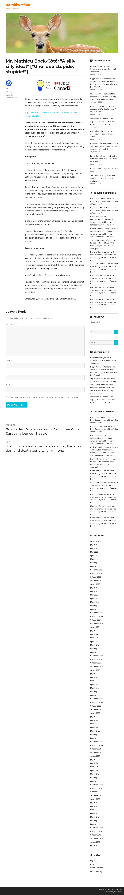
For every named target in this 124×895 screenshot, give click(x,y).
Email (9, 373)
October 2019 (95, 835)
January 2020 (95, 824)
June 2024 (94, 634)
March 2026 (95, 559)
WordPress (118, 892)
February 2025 (95, 605)
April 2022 (94, 727)
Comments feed (96, 868)
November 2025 (96, 573)
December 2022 (96, 699)
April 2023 (94, 684)
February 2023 (95, 691)
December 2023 (96, 656)
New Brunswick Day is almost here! (104, 168)
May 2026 (94, 552)
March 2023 (95, 688)
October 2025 (95, 577)
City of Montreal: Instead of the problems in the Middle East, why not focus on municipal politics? (103, 96)
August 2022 (95, 713)
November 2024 (96, 616)
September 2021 (96, 752)
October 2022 (95, 706)
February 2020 (95, 820)
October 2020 (95, 792)
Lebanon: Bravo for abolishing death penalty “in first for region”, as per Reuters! (103, 109)
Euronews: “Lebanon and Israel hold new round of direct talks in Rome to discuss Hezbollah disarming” (104, 146)
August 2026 (95, 541)
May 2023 (94, 681)
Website (10, 385)
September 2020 (96, 795)
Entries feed (95, 864)
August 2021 (95, 756)
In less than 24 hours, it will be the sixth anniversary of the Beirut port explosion (103, 159)
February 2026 (95, 562)
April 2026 (94, 555)
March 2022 (95, 731)
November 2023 (96, 659)
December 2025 (96, 570)
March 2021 (95, 774)
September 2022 (96, 709)
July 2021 (93, 759)
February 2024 (95, 648)
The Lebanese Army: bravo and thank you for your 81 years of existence (102, 178)
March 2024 (95, 645)
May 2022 (94, 724)
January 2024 (95, 652)
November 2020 (96, 788)
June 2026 (94, 548)
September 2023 (96, 666)
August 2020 (95, 799)
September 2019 (96, 838)
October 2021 (95, 749)
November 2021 (96, 745)
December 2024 (96, 613)
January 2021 (95, 781)
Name (9, 361)
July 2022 (93, 716)
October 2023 (95, 663)
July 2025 (93, 588)
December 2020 (96, 784)
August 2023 (95, 670)
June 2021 (94, 763)
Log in (92, 860)
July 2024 (93, 630)
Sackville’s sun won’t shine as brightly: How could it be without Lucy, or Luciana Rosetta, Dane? (103, 121)
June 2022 (94, 720)
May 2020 (94, 810)
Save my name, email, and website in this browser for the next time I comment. (44, 397)
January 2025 (95, 609)
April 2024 (94, 641)
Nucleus (102, 889)
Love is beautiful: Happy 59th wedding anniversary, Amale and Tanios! (103, 134)
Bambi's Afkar (18, 5)
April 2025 (94, 598)
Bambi (8, 88)
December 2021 (96, 742)
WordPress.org (96, 871)
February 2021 (95, 777)
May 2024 (94, 638)
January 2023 (95, 695)
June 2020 (94, 806)
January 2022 (95, 738)
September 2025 (96, 580)
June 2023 (94, 677)
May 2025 (94, 595)
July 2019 (93, 845)
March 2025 (95, 602)
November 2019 (96, 831)
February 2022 (95, 734)
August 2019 (95, 842)
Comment (11, 324)
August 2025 (95, 584)
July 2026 (93, 544)
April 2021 (94, 770)
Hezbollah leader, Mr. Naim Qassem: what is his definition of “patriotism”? (103, 69)
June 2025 (94, 591)
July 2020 (93, 802)
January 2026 (95, 566)
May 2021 (94, 767)
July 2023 (93, 673)
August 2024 (95, 627)
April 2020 (94, 813)
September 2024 (96, 623)
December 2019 (96, 827)
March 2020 (95, 817)
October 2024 (95, 620)
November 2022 (96, 702)
